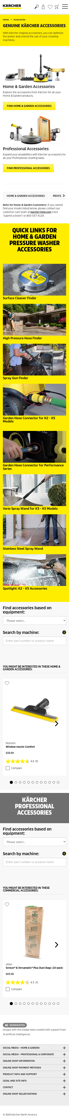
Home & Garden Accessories (26, 196)
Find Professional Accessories (28, 168)
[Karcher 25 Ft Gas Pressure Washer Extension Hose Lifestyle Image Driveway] (34, 320)
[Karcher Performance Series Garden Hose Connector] (34, 447)
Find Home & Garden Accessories (29, 106)
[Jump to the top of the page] (59, 1109)
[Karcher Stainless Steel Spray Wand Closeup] (34, 530)
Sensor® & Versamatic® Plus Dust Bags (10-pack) (34, 968)
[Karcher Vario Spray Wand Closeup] (34, 490)
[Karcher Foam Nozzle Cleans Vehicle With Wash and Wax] (34, 570)
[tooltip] (64, 632)
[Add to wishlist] (7, 683)
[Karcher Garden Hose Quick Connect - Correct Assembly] (34, 400)
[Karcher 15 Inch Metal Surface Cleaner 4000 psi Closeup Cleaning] (34, 280)
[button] (63, 195)
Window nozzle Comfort (20, 746)
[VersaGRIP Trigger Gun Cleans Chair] (34, 359)
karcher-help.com (40, 212)
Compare (16, 768)
